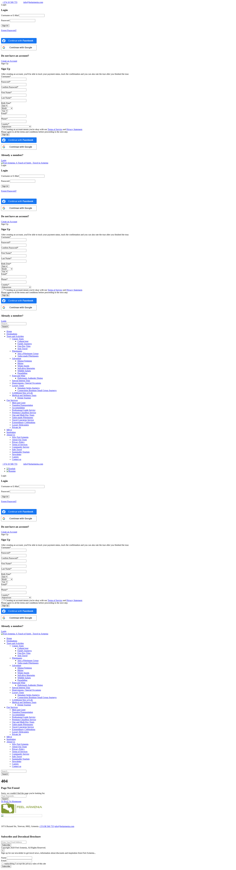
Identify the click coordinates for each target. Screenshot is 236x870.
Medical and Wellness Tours (24, 395)
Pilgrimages (17, 351)
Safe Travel (17, 449)
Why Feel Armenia (20, 437)
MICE (9, 430)
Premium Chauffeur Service (24, 412)
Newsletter (16, 454)
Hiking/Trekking (24, 361)
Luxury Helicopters (20, 425)
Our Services (12, 400)
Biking (20, 363)
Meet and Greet (18, 403)
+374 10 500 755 (9, 2)
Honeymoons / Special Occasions (26, 383)
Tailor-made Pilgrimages (28, 356)
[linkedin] (8, 831)
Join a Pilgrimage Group (28, 353)
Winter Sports (23, 366)
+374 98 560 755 (46, 826)
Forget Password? (9, 30)
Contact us (16, 459)
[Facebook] (2, 831)
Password (5, 20)
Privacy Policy (18, 442)
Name (3, 858)
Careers (15, 457)
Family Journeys (24, 344)
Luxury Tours (18, 385)
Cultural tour (22, 341)
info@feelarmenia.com (33, 2)
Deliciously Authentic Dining (30, 378)
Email (3, 860)
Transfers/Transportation (22, 405)
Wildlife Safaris (24, 371)
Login (3, 160)
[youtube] (11, 831)
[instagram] (14, 831)
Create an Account (9, 61)
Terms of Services (19, 444)
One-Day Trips (23, 346)
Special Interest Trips (21, 380)
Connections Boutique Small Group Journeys (37, 390)
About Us (11, 435)
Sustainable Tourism (21, 452)
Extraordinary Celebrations (23, 422)
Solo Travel (22, 348)
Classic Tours (18, 339)
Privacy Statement (74, 129)
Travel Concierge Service (23, 420)
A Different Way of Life (22, 393)
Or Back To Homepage (11, 801)
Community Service (20, 447)
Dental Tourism (24, 398)
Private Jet (16, 427)
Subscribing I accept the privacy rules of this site (25, 863)
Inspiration (11, 432)
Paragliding (22, 373)
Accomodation (18, 408)
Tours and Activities (15, 336)
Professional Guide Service (23, 410)
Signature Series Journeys (28, 388)
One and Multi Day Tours (23, 415)
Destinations (12, 334)
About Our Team (19, 439)
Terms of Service (55, 129)
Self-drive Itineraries (26, 368)
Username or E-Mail (10, 15)
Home (9, 331)
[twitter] (5, 831)
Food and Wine (18, 376)
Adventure (16, 358)
